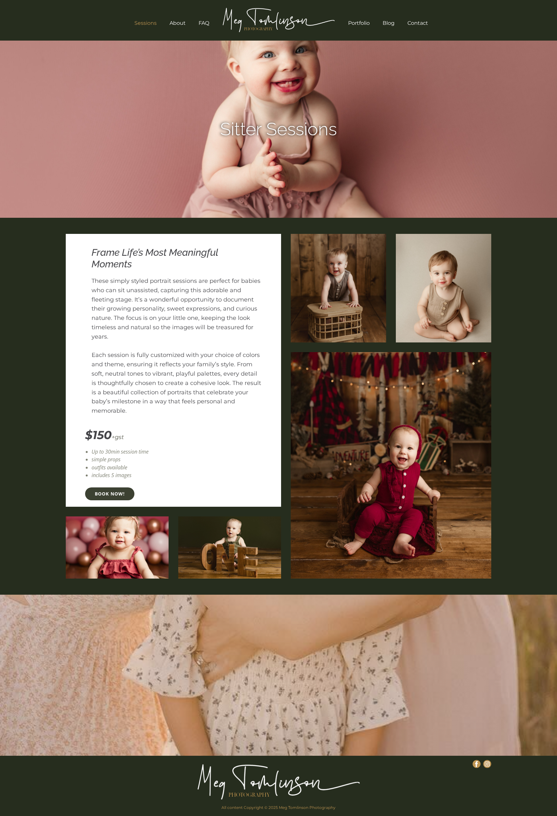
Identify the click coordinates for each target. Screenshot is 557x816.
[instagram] (487, 764)
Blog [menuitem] (389, 23)
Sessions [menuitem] (145, 23)
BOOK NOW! (110, 494)
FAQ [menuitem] (204, 23)
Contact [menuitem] (417, 23)
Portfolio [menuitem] (359, 23)
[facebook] (477, 764)
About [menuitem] (178, 23)
